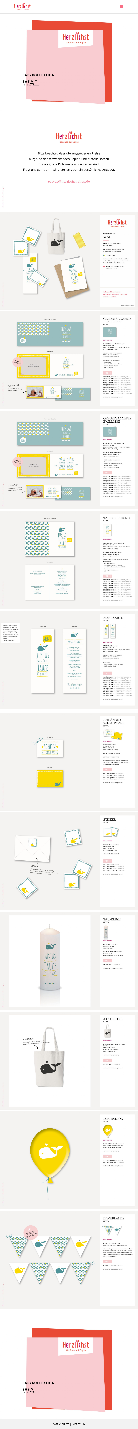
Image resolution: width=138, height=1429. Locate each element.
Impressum (78, 1424)
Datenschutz (61, 1424)
